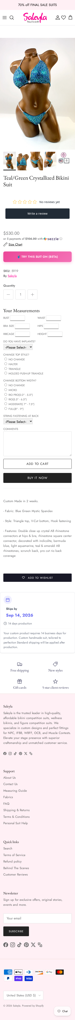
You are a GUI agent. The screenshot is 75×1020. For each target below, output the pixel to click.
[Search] (13, 17)
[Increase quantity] (33, 295)
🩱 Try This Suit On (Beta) (37, 257)
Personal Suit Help (15, 823)
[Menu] (4, 17)
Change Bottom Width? (19, 380)
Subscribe (16, 931)
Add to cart (37, 464)
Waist (41, 318)
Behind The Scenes (16, 868)
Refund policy (12, 861)
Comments (10, 429)
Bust (6, 318)
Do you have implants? (19, 341)
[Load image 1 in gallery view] (37, 94)
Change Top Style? (16, 355)
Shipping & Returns (16, 810)
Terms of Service (14, 855)
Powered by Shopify (33, 1006)
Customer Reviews (15, 874)
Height (42, 334)
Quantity (9, 286)
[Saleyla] (35, 17)
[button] (37, 239)
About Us (9, 777)
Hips (40, 326)
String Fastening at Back (21, 416)
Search (7, 848)
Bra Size (8, 326)
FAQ (6, 803)
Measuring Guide (15, 790)
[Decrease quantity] (8, 295)
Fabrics (8, 797)
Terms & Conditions (16, 816)
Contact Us (10, 784)
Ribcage (8, 334)
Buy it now (38, 478)
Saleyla (12, 276)
